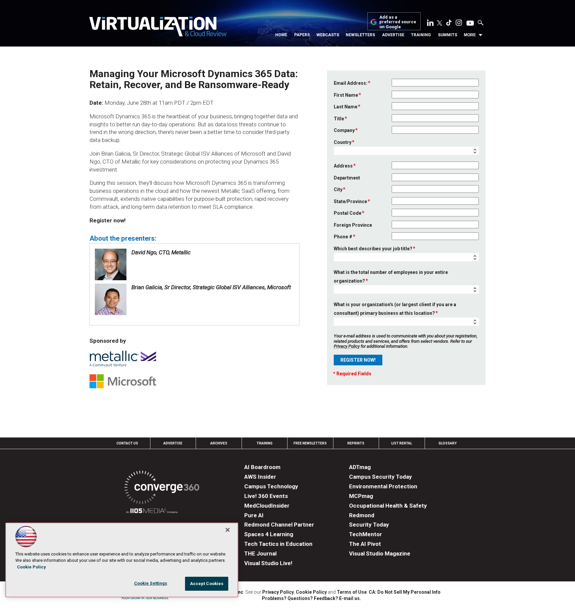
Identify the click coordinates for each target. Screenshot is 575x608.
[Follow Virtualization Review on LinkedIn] (430, 24)
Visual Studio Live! (268, 563)
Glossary (448, 443)
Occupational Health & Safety (388, 505)
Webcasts (327, 35)
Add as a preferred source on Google (397, 22)
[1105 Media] (152, 511)
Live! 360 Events (266, 496)
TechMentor (365, 534)
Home (281, 35)
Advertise (393, 35)
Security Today (369, 524)
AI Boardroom (262, 467)
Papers (302, 35)
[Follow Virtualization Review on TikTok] (449, 24)
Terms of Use (352, 592)
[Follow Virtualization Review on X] (439, 23)
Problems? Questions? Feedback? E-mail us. (311, 598)
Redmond (361, 515)
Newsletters (360, 35)
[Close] (227, 530)
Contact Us (127, 443)
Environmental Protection (383, 486)
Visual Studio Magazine (379, 553)
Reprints (355, 443)
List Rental (401, 443)
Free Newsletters (310, 443)
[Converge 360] (161, 488)
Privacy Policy (347, 346)
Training (421, 35)
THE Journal (260, 553)
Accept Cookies (207, 583)
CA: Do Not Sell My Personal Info (405, 592)
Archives (218, 443)
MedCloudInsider (266, 505)
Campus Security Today (380, 476)
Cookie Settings (150, 583)
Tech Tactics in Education (278, 544)
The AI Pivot (365, 544)
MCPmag (361, 496)
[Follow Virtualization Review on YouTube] (470, 23)
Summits (447, 35)
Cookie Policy (311, 592)
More (470, 35)
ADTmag (360, 467)
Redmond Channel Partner (279, 524)
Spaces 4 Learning (268, 534)
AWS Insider (260, 476)
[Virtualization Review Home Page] (158, 27)
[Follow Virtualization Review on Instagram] (459, 24)
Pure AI (254, 515)
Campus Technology (271, 486)
